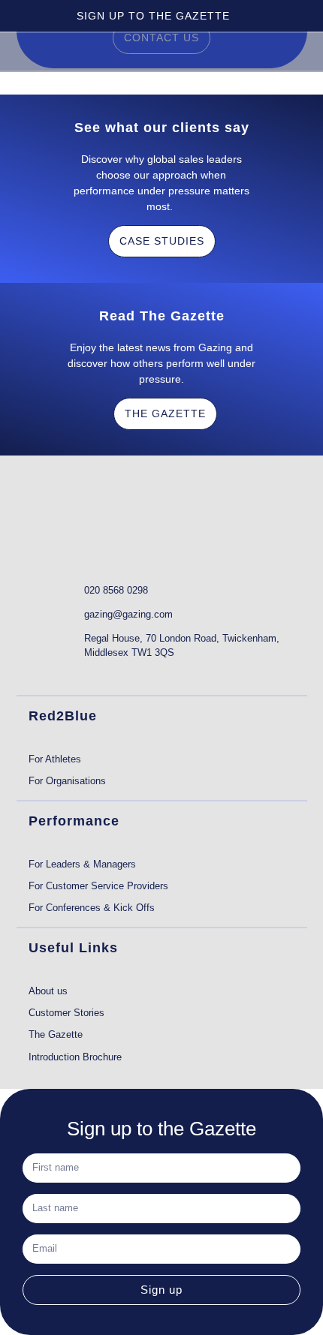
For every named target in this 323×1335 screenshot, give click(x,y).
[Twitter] (66, 674)
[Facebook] (95, 674)
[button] (288, 50)
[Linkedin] (37, 674)
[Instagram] (125, 674)
